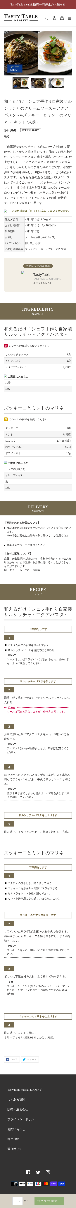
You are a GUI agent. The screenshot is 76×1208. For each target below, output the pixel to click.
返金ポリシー (16, 1148)
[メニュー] (70, 18)
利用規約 (13, 1139)
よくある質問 (16, 1099)
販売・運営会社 (17, 1109)
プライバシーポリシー (22, 1119)
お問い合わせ (16, 1129)
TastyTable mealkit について (24, 1089)
